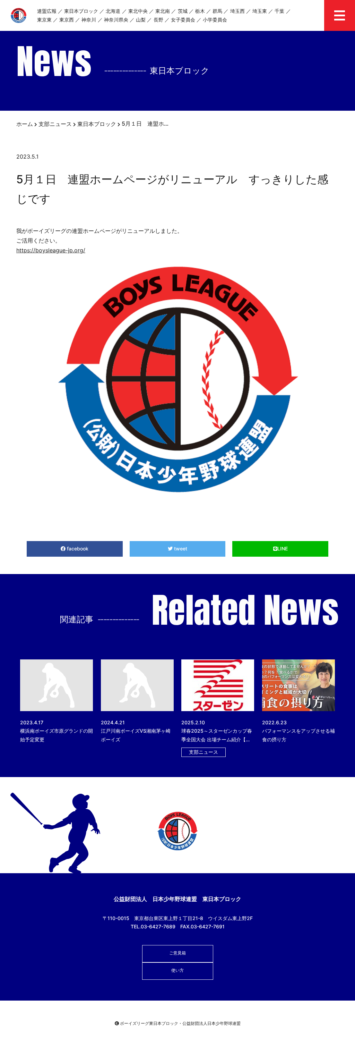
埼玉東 (259, 11)
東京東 (44, 20)
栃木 (200, 11)
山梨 (141, 20)
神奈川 (88, 20)
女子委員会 (183, 20)
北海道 (113, 11)
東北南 (162, 11)
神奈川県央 (116, 20)
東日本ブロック (81, 11)
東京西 (66, 20)
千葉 (279, 11)
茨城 (183, 11)
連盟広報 (47, 11)
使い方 (177, 970)
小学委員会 (215, 20)
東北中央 (138, 11)
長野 (158, 20)
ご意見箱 (177, 952)
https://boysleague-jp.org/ (50, 250)
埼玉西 (237, 11)
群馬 (217, 11)
